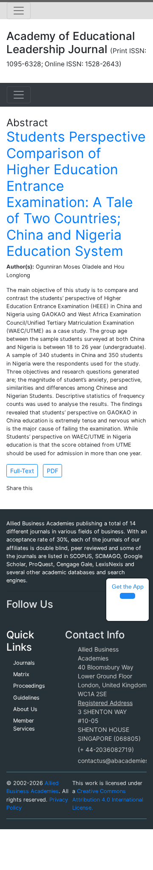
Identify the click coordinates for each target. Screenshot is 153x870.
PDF (52, 470)
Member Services (24, 724)
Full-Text (22, 470)
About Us (25, 709)
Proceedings (29, 686)
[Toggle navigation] (19, 10)
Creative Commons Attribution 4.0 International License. (107, 799)
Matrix (21, 674)
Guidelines (26, 697)
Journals (24, 663)
